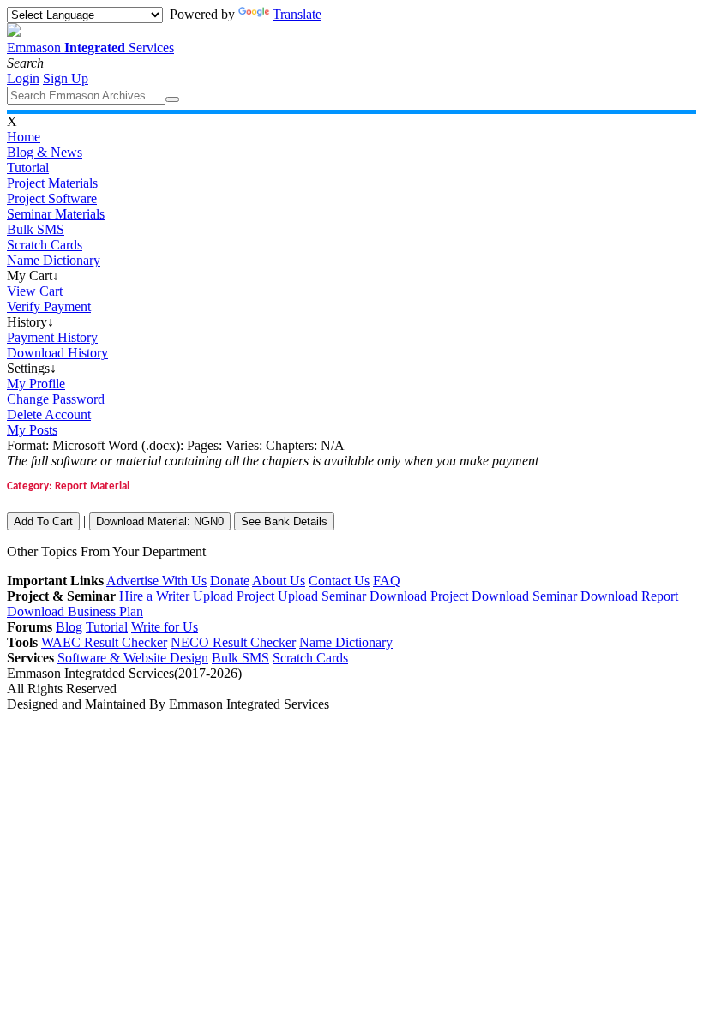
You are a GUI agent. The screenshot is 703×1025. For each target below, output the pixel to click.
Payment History (52, 337)
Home (23, 136)
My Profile (36, 383)
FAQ (386, 580)
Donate (229, 580)
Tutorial (28, 167)
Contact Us (339, 580)
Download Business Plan (75, 611)
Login (23, 78)
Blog (69, 627)
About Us (278, 580)
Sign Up (65, 78)
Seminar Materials (56, 214)
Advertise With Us (156, 580)
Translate (297, 14)
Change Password (56, 399)
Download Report (629, 596)
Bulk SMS (35, 229)
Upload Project (233, 596)
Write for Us (164, 627)
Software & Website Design (132, 657)
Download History (57, 352)
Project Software (52, 198)
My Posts (32, 430)
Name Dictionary (53, 260)
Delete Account (49, 414)
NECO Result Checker (233, 642)
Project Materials (52, 183)
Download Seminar (524, 596)
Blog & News (44, 152)
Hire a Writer (154, 596)
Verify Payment (49, 306)
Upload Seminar (322, 596)
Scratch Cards (44, 244)
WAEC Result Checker (104, 642)
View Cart (35, 291)
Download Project (421, 596)
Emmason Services (90, 47)
